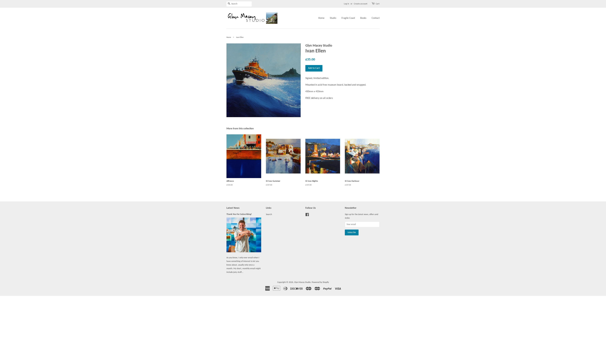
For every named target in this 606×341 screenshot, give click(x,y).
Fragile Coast (348, 18)
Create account (360, 4)
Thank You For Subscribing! (239, 214)
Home (321, 18)
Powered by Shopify (320, 282)
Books (363, 18)
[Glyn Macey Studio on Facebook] (307, 215)
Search (269, 214)
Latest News (232, 208)
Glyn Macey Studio (302, 282)
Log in (346, 4)
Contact (376, 18)
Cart (378, 4)
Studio (333, 18)
